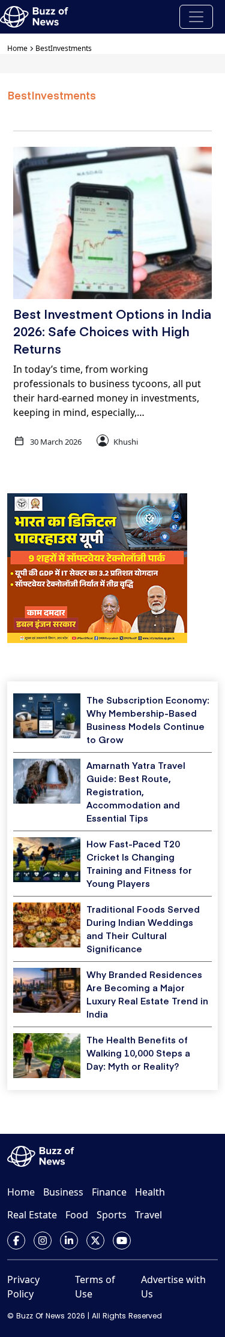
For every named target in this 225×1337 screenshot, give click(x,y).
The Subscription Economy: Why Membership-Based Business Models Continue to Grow (147, 719)
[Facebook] (16, 1240)
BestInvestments (63, 48)
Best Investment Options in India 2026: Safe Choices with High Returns (112, 331)
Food (76, 1214)
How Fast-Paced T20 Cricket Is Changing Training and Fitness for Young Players (139, 863)
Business (63, 1192)
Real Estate (32, 1214)
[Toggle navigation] (196, 17)
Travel (148, 1214)
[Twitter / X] (95, 1240)
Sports (112, 1214)
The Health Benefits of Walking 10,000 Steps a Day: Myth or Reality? (138, 1052)
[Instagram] (43, 1240)
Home (17, 48)
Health (150, 1192)
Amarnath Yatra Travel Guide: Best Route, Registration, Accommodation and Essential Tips (135, 791)
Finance (109, 1192)
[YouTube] (122, 1240)
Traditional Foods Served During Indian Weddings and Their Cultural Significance (143, 929)
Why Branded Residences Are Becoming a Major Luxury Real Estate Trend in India (147, 994)
